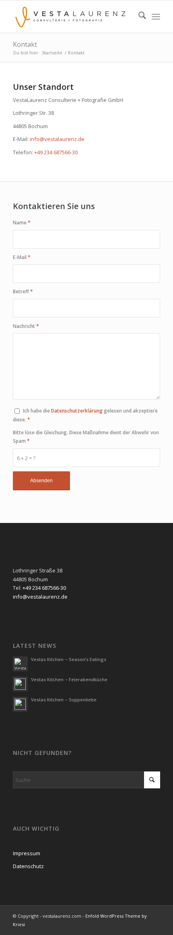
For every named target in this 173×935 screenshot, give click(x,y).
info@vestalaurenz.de (57, 139)
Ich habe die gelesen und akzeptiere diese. (85, 415)
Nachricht (26, 326)
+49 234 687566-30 (56, 152)
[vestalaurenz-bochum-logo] (71, 16)
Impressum (26, 853)
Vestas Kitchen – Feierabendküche (69, 679)
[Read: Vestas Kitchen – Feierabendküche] (20, 684)
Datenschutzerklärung (77, 410)
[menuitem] (138, 16)
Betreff (23, 291)
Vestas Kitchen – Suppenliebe (64, 700)
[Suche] (138, 16)
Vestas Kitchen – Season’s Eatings (68, 659)
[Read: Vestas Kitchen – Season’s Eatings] (20, 664)
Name (22, 222)
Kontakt (25, 44)
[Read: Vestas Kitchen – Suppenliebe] (20, 704)
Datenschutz (28, 866)
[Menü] (156, 16)
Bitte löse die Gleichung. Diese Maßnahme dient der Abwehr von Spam (86, 436)
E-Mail (22, 257)
